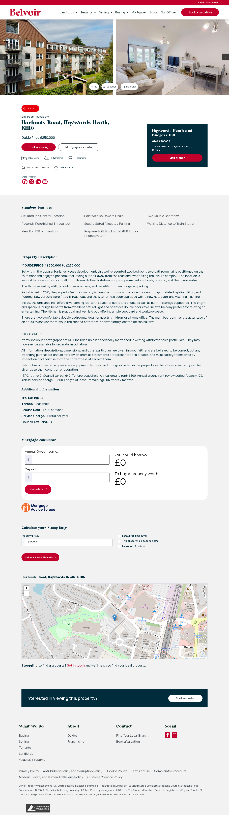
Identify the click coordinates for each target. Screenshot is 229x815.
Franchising (76, 741)
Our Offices (169, 12)
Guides (72, 735)
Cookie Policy (117, 771)
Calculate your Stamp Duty (40, 557)
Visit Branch (177, 158)
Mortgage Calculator (79, 147)
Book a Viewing (38, 147)
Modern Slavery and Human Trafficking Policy (51, 777)
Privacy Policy (29, 771)
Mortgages (139, 12)
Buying (120, 12)
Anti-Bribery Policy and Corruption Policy (73, 771)
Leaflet (186, 658)
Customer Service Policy (105, 777)
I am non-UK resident (134, 546)
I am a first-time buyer (134, 535)
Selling (104, 12)
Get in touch (76, 665)
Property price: (30, 535)
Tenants (86, 12)
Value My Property (32, 760)
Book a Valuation (128, 741)
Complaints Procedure (170, 771)
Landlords (67, 12)
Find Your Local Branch (132, 735)
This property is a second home (140, 540)
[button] (225, 57)
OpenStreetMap (195, 658)
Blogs (154, 12)
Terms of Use (140, 771)
